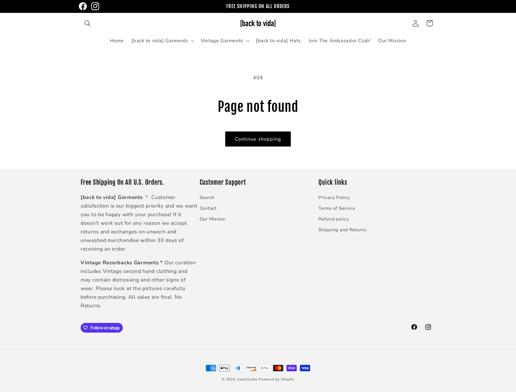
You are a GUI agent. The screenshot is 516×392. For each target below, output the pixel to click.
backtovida (247, 379)
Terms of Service (336, 208)
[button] (88, 23)
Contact (208, 208)
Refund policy (333, 219)
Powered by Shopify (276, 379)
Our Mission (213, 219)
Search (207, 197)
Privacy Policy (334, 197)
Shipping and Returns (342, 230)
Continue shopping (258, 139)
